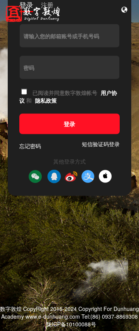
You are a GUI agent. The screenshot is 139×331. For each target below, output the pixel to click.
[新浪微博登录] (71, 176)
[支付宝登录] (88, 176)
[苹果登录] (105, 176)
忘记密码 (30, 145)
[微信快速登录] (35, 176)
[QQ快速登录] (54, 176)
